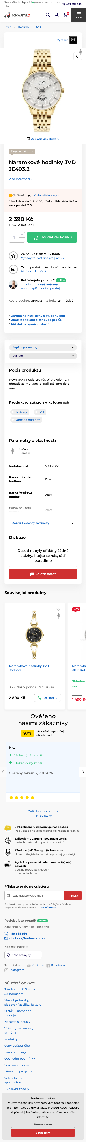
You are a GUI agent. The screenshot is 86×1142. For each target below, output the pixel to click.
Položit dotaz (45, 574)
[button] (47, 15)
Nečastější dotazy (17, 1021)
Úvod (7, 27)
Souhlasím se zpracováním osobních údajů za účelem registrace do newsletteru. (37, 906)
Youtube (38, 965)
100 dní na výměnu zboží (30, 324)
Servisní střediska (17, 1065)
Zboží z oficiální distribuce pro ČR (36, 320)
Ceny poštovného (17, 1045)
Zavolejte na (39, 284)
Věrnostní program (18, 1071)
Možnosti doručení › (34, 271)
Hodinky (23, 27)
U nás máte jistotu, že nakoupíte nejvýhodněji (45, 854)
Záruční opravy (15, 1052)
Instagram (16, 970)
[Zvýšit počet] (22, 235)
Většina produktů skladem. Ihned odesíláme (32, 871)
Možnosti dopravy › (46, 195)
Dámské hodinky (27, 419)
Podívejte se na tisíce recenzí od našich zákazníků (47, 830)
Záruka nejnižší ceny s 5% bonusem (38, 315)
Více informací (47, 907)
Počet (14, 237)
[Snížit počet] (22, 240)
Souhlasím (43, 1132)
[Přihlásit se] (56, 15)
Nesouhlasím (43, 1124)
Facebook (58, 965)
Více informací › (20, 179)
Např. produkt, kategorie (33, 44)
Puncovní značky (16, 1089)
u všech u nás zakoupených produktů (39, 842)
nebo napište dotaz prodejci (41, 288)
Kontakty (10, 1039)
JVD (38, 27)
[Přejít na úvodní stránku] (17, 15)
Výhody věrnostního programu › (42, 258)
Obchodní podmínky (19, 1058)
